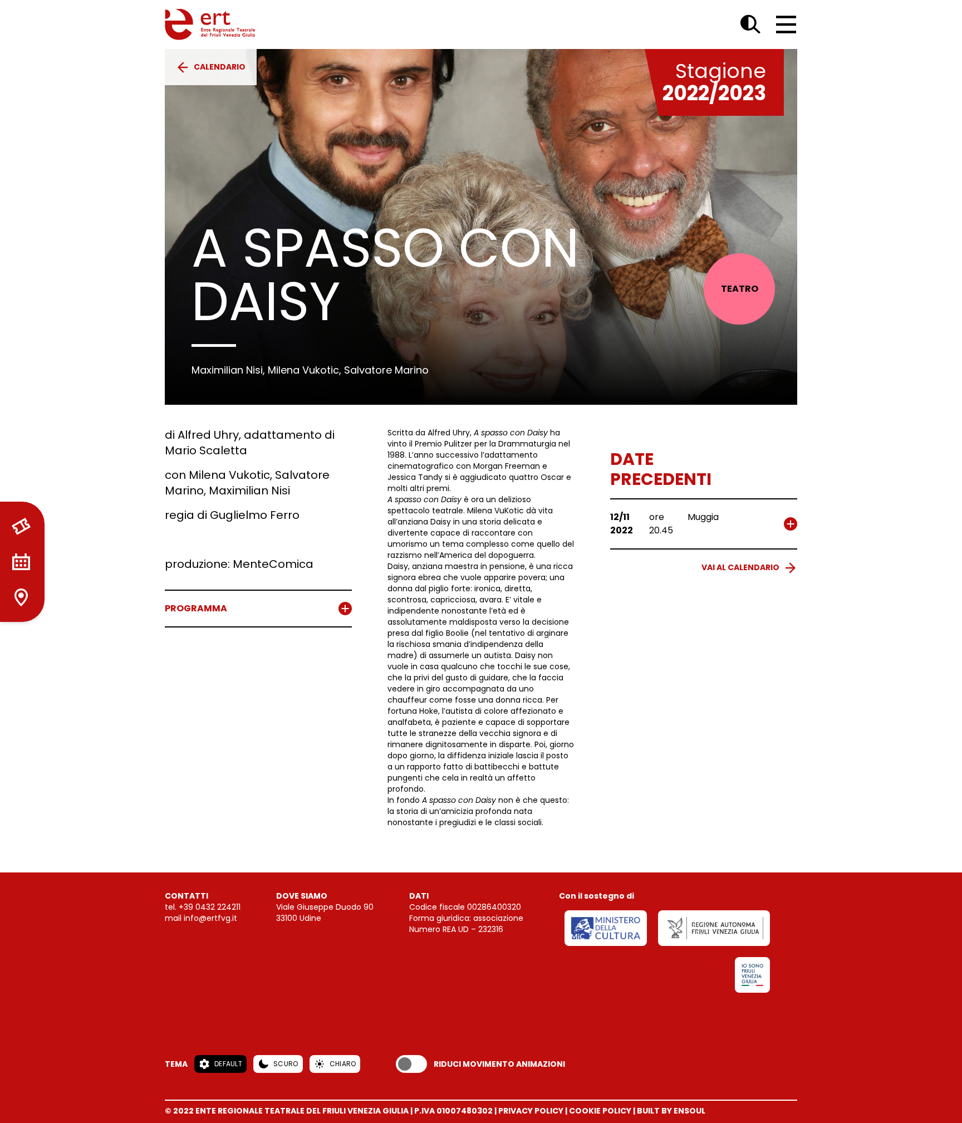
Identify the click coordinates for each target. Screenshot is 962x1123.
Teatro (739, 288)
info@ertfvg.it (210, 918)
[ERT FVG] (210, 24)
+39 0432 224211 (209, 907)
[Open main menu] (786, 24)
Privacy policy (530, 1110)
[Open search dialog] (750, 24)
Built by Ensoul (671, 1110)
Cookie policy (600, 1110)
